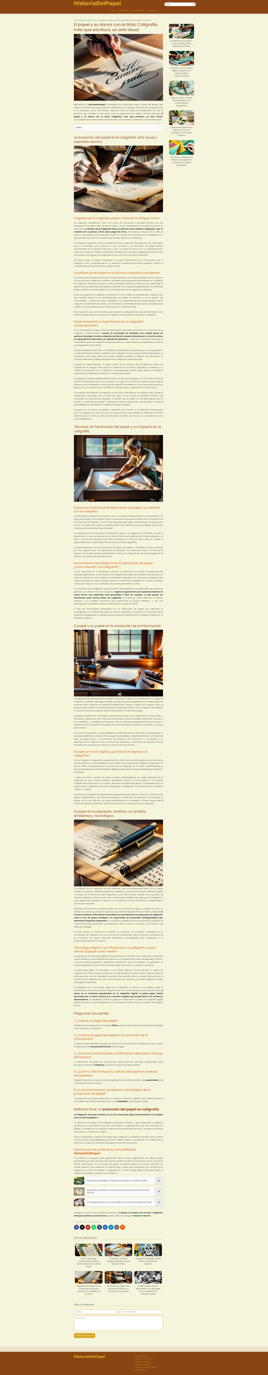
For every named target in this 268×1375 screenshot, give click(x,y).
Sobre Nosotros (139, 10)
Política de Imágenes (143, 1364)
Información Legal (141, 1356)
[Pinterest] (87, 1227)
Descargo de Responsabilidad (146, 1367)
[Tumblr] (99, 1227)
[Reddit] (122, 1227)
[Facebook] (76, 1227)
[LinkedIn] (105, 1227)
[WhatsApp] (93, 1227)
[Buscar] (193, 4)
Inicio (113, 10)
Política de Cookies (142, 1362)
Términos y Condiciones (144, 1359)
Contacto (153, 10)
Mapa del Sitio (140, 1370)
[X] (82, 1227)
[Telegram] (110, 1227)
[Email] (116, 1227)
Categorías (123, 10)
